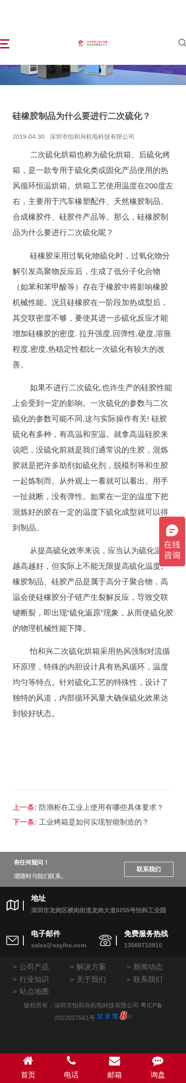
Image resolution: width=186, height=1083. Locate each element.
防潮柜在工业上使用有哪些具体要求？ (101, 807)
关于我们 (91, 979)
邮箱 (114, 1074)
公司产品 (34, 966)
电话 (71, 1074)
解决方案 (91, 966)
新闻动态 (148, 966)
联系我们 (149, 869)
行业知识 (34, 979)
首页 (28, 1074)
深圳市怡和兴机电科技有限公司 (92, 136)
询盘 (158, 1074)
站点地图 (34, 991)
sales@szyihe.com (58, 945)
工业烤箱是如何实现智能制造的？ (94, 822)
